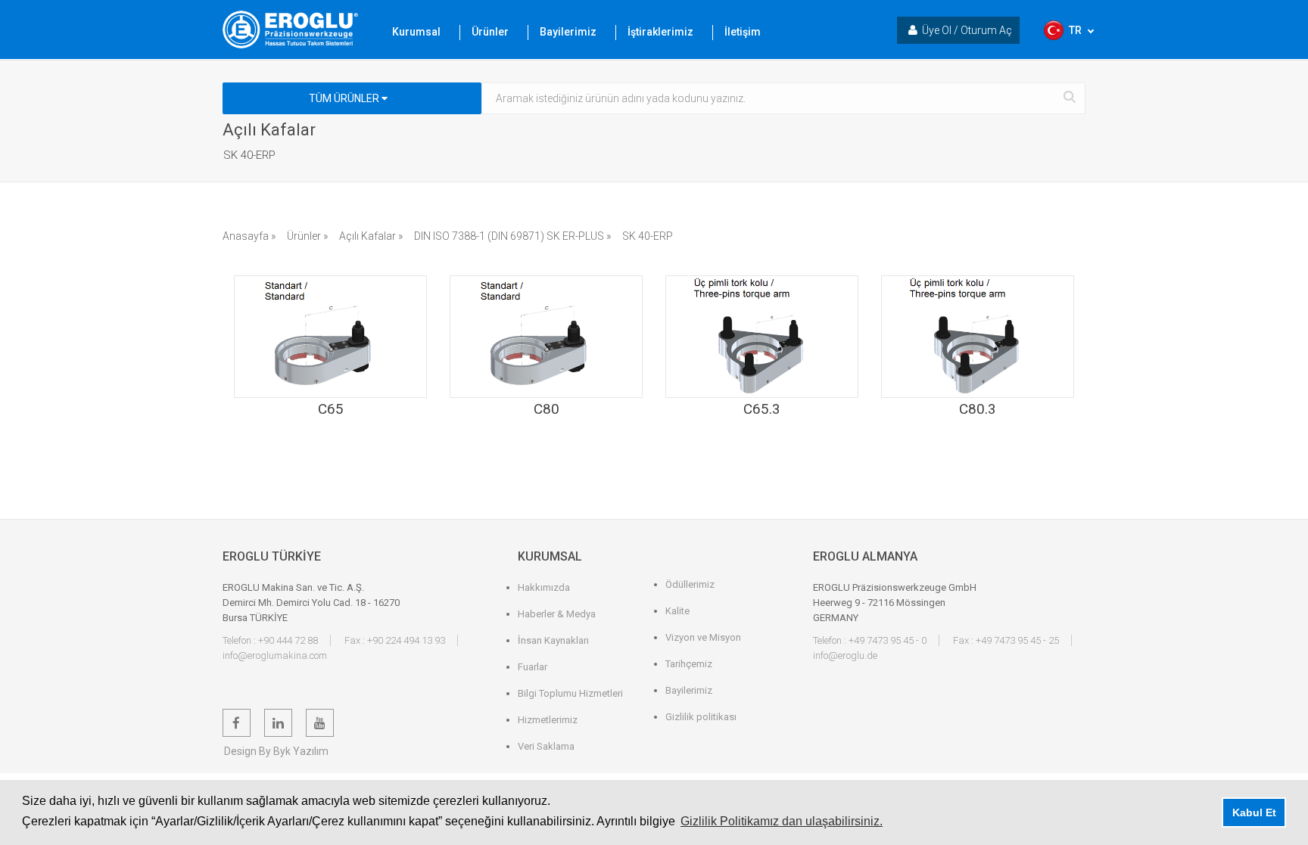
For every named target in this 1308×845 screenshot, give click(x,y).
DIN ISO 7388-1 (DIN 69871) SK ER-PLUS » (512, 236)
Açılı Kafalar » (371, 236)
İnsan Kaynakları (553, 640)
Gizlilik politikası (701, 716)
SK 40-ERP (647, 236)
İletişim (742, 32)
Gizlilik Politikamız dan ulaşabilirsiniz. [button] (781, 821)
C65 (331, 409)
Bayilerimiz (568, 32)
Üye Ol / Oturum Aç (967, 30)
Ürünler (490, 32)
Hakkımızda (544, 587)
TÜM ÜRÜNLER (345, 98)
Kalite (677, 611)
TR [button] (1075, 30)
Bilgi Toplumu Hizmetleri (570, 693)
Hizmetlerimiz (548, 719)
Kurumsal (416, 32)
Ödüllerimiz (690, 584)
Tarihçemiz (688, 663)
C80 (546, 409)
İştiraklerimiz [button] (660, 32)
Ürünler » (307, 236)
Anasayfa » (249, 236)
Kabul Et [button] (1254, 812)
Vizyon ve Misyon (703, 637)
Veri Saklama (546, 746)
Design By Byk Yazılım (276, 751)
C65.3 (761, 409)
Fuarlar (532, 667)
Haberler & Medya (557, 614)
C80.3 (977, 409)
